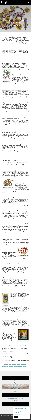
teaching (21, 366)
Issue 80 (15, 383)
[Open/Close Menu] (29, 2)
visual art (25, 366)
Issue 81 (18, 25)
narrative (11, 366)
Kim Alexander (5, 366)
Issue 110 (15, 392)
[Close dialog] (29, 407)
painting (16, 366)
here (5, 356)
